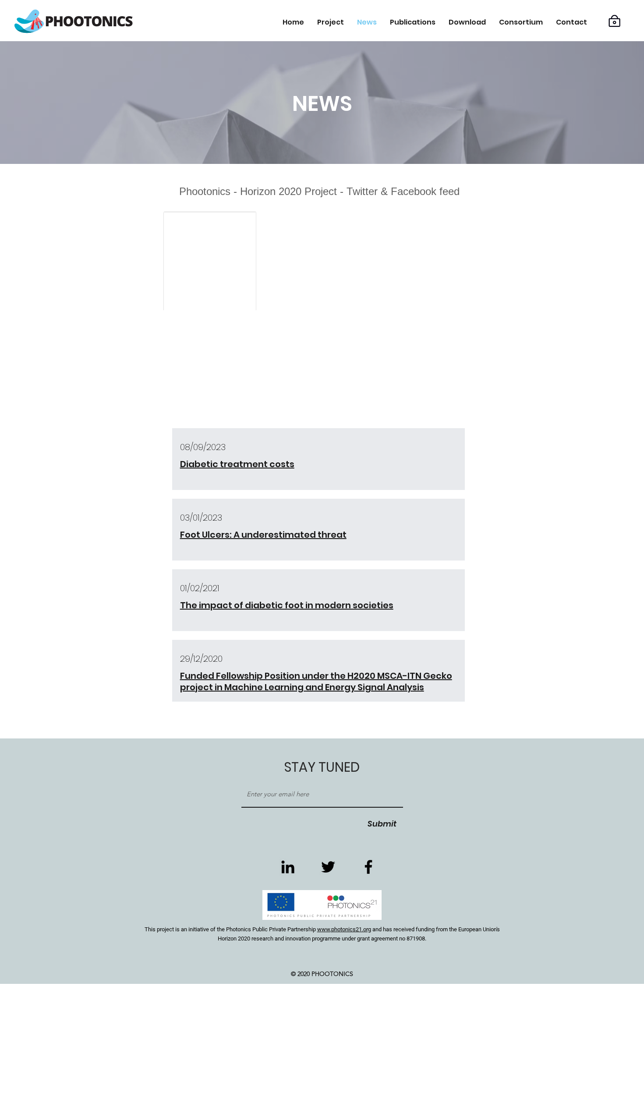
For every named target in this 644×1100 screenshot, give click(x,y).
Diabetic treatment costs (237, 464)
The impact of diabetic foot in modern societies (286, 605)
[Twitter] (328, 867)
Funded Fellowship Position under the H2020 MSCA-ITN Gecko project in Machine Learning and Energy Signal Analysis (316, 681)
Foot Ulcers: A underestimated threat (263, 535)
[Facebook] (368, 867)
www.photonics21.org (344, 929)
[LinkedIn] (288, 867)
